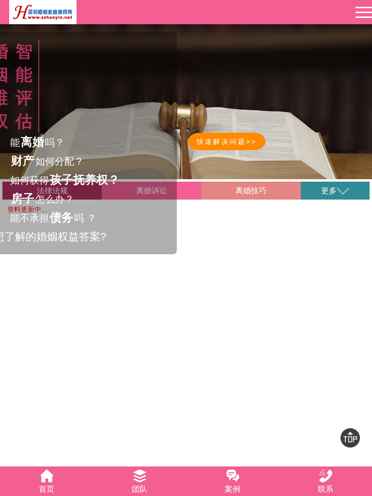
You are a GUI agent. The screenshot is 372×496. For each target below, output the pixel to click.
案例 (232, 489)
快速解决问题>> (227, 141)
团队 (139, 489)
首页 (46, 489)
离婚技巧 (250, 190)
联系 (325, 489)
